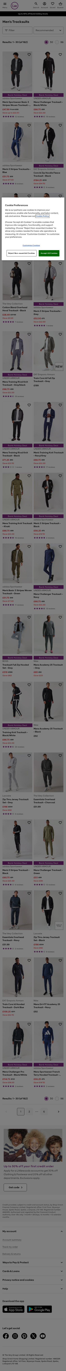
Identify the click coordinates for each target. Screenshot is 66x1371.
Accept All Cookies (49, 253)
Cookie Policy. (42, 216)
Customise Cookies (31, 245)
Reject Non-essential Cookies (21, 253)
